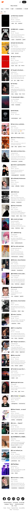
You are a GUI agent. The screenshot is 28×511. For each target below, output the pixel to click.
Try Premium (15, 502)
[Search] (20, 2)
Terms (4, 508)
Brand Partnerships (19, 504)
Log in (24, 2)
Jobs (12, 505)
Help (11, 509)
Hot (1, 11)
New (5, 11)
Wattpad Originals (8, 502)
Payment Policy (14, 508)
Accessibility (22, 508)
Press (15, 505)
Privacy (8, 508)
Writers (11, 504)
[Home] (10, 2)
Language (6, 504)
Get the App (21, 502)
